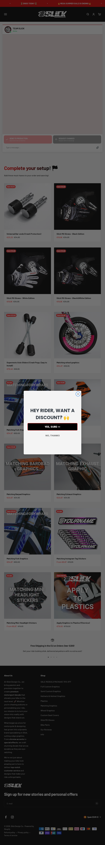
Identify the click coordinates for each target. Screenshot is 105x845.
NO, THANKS (52, 435)
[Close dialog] (78, 394)
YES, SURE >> (52, 427)
